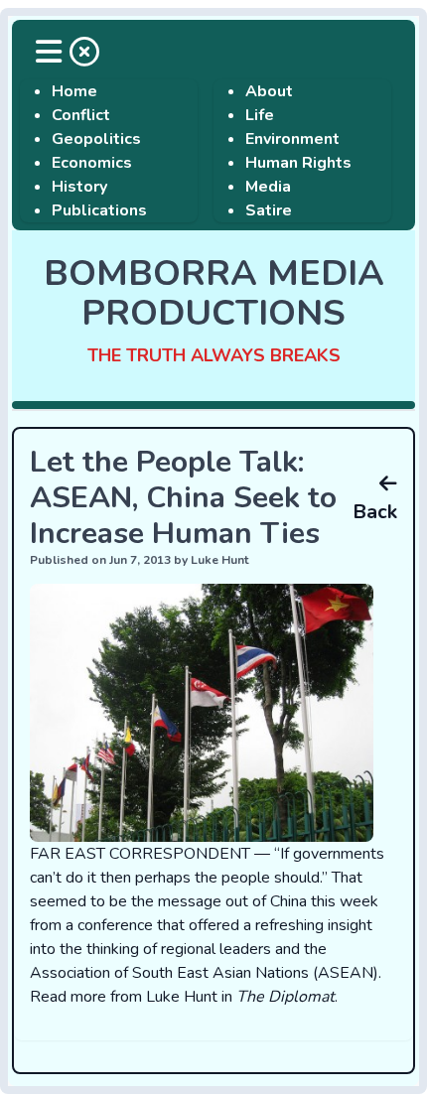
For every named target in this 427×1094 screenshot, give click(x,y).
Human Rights (298, 163)
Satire (268, 210)
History (79, 187)
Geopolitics (96, 139)
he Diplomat (290, 997)
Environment (292, 139)
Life (259, 115)
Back (375, 511)
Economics (92, 163)
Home (74, 91)
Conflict (81, 115)
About (269, 91)
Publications (99, 210)
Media (268, 187)
